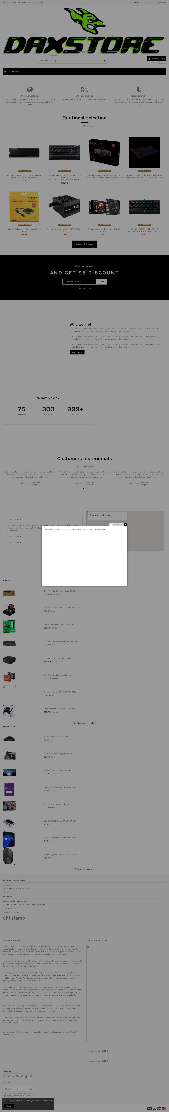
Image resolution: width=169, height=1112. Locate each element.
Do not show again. (117, 525)
